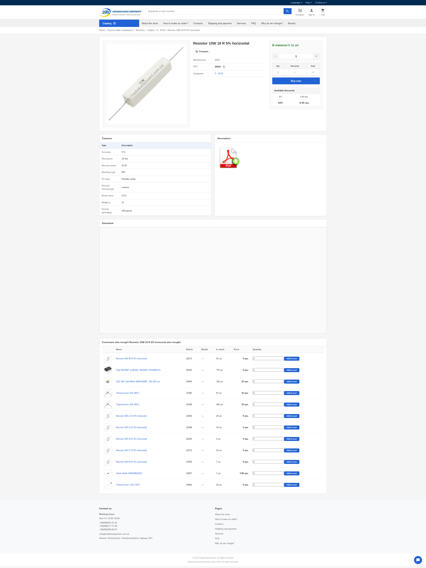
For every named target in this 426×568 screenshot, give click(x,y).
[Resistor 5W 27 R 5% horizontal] (108, 450)
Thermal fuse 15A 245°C (127, 404)
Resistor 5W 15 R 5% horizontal (131, 427)
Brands (292, 23)
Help (308, 2)
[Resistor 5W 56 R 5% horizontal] (108, 462)
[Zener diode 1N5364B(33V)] (108, 473)
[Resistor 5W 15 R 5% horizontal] (108, 427)
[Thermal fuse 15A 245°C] (108, 405)
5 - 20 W (161, 30)
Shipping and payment (220, 23)
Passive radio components (120, 30)
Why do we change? (272, 23)
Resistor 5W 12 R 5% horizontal (131, 416)
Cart (323, 15)
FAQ (253, 23)
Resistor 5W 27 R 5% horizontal (131, 450)
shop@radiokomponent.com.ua (114, 534)
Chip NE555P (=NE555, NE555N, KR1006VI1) (138, 370)
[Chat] (418, 560)
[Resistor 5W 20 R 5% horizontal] (108, 439)
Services (241, 23)
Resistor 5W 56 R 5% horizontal (131, 462)
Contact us (320, 2)
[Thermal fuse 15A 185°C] (108, 393)
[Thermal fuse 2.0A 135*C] (108, 485)
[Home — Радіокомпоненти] (120, 12)
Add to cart (291, 358)
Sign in (311, 15)
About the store (150, 23)
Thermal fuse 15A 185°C (127, 393)
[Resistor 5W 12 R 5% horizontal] (108, 416)
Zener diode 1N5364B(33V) (129, 473)
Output (151, 30)
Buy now (296, 80)
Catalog (107, 23)
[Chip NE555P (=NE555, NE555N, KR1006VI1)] (108, 370)
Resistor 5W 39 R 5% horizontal (131, 358)
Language (295, 2)
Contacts (198, 23)
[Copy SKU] (224, 67)
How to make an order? (175, 23)
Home (102, 30)
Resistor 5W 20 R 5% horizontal (131, 439)
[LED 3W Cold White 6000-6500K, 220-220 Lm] (108, 382)
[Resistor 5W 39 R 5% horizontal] (108, 359)
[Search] (288, 11)
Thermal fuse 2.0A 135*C (128, 485)
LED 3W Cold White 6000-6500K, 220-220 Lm (138, 381)
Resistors (140, 30)
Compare (300, 15)
